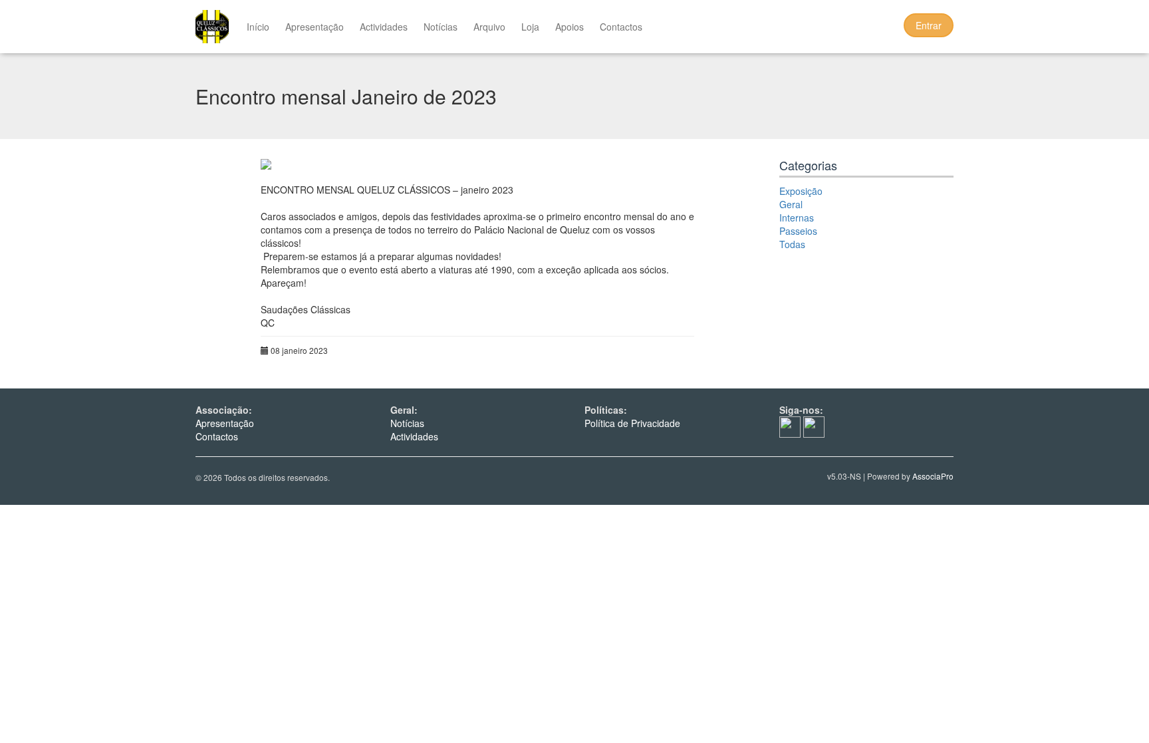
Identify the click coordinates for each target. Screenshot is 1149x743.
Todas (792, 244)
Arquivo (489, 26)
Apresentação (314, 26)
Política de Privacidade (632, 423)
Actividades (384, 26)
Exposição (801, 191)
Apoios (569, 26)
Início (258, 26)
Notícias (440, 26)
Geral (791, 204)
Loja (530, 26)
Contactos (621, 26)
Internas (796, 217)
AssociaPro (933, 476)
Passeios (798, 230)
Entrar (929, 25)
